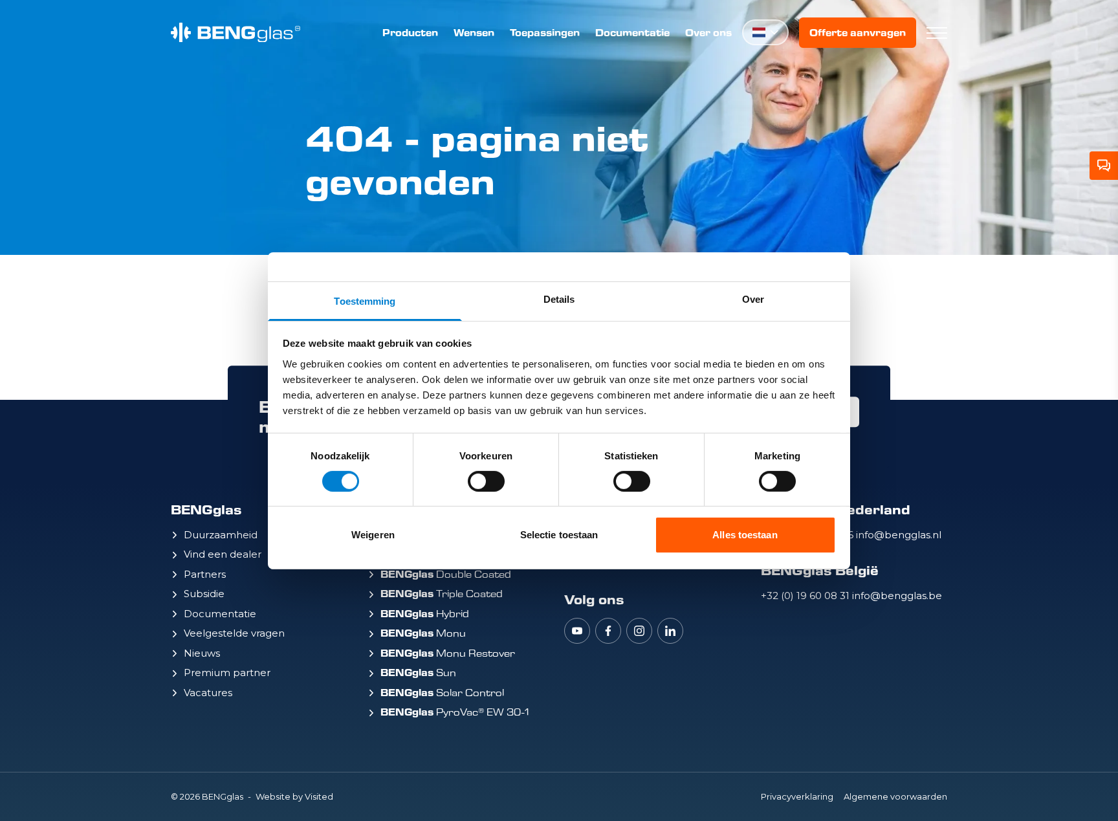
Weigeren (373, 534)
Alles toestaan (744, 534)
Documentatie (632, 33)
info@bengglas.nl (898, 535)
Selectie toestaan (559, 534)
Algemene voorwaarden (895, 796)
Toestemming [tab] (364, 300)
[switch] (486, 481)
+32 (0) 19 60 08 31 (806, 595)
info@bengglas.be (897, 595)
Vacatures (208, 692)
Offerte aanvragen (857, 33)
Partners (205, 574)
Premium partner (227, 672)
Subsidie (204, 593)
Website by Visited (294, 796)
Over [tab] (753, 298)
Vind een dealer (222, 554)
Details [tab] (559, 298)
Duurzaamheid (221, 535)
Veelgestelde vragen (234, 633)
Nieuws (202, 653)
